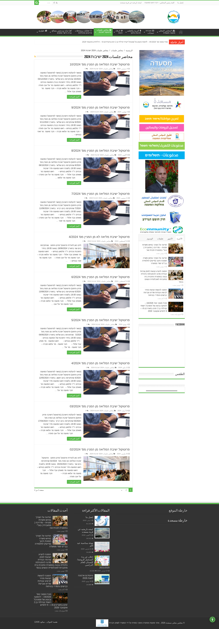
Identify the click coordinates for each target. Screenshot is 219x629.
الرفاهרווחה (119, 32)
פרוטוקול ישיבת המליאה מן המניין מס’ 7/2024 (100, 193)
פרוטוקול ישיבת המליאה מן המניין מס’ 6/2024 (100, 277)
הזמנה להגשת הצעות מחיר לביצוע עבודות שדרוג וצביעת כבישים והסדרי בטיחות (155, 292)
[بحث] (36, 2)
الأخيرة (179, 239)
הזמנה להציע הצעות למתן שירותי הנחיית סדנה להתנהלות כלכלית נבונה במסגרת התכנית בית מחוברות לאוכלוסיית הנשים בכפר (161, 276)
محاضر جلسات (117, 50)
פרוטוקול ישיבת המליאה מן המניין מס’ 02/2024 (100, 449)
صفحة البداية (181, 32)
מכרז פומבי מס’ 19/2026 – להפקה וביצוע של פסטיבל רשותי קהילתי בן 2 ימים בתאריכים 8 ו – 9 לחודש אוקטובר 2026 (50, 601)
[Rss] (57, 3)
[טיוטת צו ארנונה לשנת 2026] (102, 579)
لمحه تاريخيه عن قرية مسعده (131, 3)
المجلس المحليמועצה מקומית (167, 32)
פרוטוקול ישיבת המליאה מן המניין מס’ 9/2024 (100, 107)
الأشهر (170, 239)
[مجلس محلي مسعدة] (173, 16)
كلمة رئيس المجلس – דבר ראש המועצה (159, 3)
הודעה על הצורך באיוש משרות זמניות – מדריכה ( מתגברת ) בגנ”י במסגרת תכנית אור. (154, 247)
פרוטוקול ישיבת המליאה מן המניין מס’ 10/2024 (100, 64)
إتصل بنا (180, 3)
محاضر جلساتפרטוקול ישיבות (104, 31)
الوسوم (150, 239)
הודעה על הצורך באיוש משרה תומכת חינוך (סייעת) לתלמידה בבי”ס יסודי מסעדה (154, 260)
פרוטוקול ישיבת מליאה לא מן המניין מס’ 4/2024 (99, 236)
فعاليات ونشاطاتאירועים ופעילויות (83, 32)
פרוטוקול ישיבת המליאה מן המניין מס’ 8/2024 (100, 150)
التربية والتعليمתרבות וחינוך (134, 32)
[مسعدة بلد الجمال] (90, 17)
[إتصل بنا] (102, 521)
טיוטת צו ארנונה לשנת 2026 (85, 576)
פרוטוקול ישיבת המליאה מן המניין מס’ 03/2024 (100, 406)
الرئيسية (129, 50)
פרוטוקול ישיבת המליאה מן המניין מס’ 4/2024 (100, 363)
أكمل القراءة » (74, 97)
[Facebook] (54, 3)
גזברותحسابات (150, 32)
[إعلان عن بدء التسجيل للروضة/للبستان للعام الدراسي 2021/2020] (102, 561)
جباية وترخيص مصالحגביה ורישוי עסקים (62, 32)
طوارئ (41, 31)
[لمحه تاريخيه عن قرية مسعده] (102, 533)
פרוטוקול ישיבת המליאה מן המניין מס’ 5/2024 (100, 320)
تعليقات (160, 239)
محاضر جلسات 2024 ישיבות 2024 (101, 69)
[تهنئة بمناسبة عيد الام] (102, 547)
